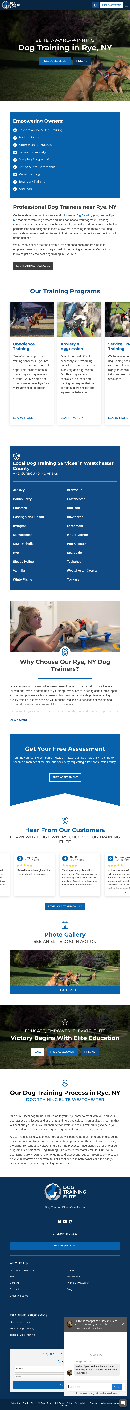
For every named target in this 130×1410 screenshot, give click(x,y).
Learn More (23, 418)
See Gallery (64, 990)
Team (13, 1276)
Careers (14, 1282)
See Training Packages (33, 265)
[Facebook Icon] (59, 1222)
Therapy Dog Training (22, 1334)
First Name (20, 1368)
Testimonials (74, 1276)
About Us (19, 1263)
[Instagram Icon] (65, 1222)
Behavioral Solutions (22, 1270)
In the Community (78, 1282)
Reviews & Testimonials (65, 906)
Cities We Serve (19, 1295)
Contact (14, 1289)
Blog (69, 1289)
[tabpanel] (31, 363)
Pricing (82, 60)
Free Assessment (111, 5)
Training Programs (29, 1315)
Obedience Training (21, 1322)
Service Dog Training (22, 1328)
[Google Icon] (70, 1222)
